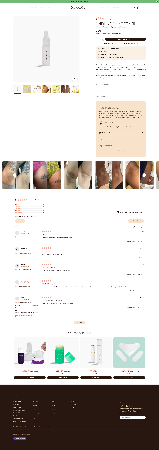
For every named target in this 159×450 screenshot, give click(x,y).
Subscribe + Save (18, 418)
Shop (21, 8)
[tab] (17, 89)
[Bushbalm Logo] (78, 7)
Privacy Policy (28, 426)
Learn (53, 401)
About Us (35, 401)
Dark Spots (16, 404)
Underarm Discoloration (20, 410)
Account (128, 8)
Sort (129, 227)
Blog (33, 409)
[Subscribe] (144, 418)
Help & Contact (36, 418)
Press (53, 405)
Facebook (74, 401)
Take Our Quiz (105, 8)
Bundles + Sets (45, 8)
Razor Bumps (17, 407)
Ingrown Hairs (17, 401)
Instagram (74, 404)
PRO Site (116, 8)
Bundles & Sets (17, 413)
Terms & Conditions (17, 426)
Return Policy (37, 426)
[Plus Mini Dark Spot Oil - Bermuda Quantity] (102, 39)
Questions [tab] (31, 217)
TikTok (72, 407)
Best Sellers (32, 8)
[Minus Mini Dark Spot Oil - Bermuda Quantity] (98, 39)
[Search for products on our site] (135, 8)
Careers (54, 409)
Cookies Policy (47, 426)
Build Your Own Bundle (19, 421)
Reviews (34, 405)
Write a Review (137, 221)
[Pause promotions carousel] (157, 1)
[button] (121, 18)
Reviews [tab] (20, 217)
